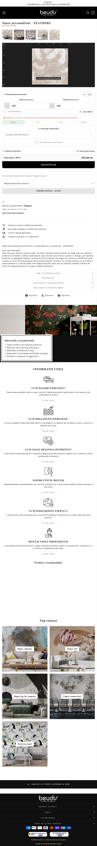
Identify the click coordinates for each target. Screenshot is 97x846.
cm (84, 94)
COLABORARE (48, 818)
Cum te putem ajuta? (48, 273)
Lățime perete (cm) (26, 100)
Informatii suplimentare (48, 283)
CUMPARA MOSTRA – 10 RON (48, 191)
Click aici (48, 400)
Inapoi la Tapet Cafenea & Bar (50, 784)
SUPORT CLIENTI (48, 807)
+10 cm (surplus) (14, 111)
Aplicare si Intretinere (48, 288)
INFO (48, 812)
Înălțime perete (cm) (71, 100)
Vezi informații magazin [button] (13, 213)
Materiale (48, 278)
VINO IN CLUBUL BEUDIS (47, 823)
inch (89, 94)
